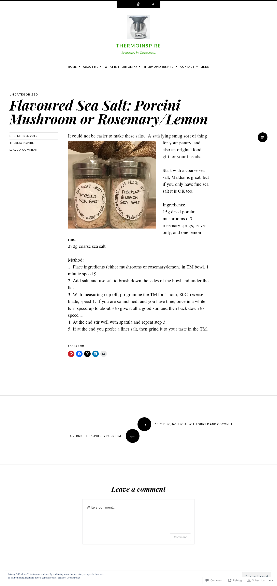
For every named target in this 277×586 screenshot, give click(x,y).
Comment (180, 537)
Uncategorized (24, 94)
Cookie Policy (73, 577)
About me (90, 66)
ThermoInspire (138, 45)
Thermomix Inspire (158, 66)
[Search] (153, 4)
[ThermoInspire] (138, 28)
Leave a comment (24, 149)
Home (72, 66)
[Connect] (138, 4)
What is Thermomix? (121, 66)
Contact (187, 66)
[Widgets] (124, 4)
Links (205, 66)
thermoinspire (22, 142)
